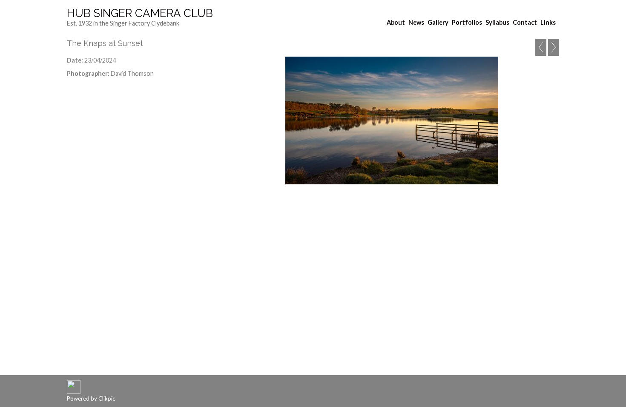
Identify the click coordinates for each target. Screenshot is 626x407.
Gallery (438, 22)
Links (548, 22)
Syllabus (497, 22)
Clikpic (106, 398)
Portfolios (467, 22)
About (396, 22)
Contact (525, 22)
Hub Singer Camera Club (140, 13)
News (416, 22)
